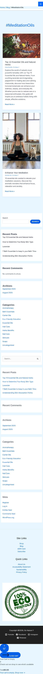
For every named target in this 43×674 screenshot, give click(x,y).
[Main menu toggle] (40, 4)
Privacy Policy (21, 572)
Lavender (6, 247)
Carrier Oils (7, 315)
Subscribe (21, 551)
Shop (21, 544)
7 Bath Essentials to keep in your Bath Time (19, 251)
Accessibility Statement (21, 567)
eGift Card (21, 549)
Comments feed (9, 514)
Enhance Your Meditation (16, 173)
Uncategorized (8, 345)
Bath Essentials (8, 312)
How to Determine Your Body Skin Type (18, 242)
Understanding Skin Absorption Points (18, 256)
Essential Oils (8, 323)
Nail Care (6, 334)
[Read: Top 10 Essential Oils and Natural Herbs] (21, 46)
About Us (21, 564)
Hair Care (6, 327)
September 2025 (9, 289)
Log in (5, 506)
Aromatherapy (8, 308)
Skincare (6, 338)
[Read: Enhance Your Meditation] (21, 141)
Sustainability (21, 570)
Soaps (5, 341)
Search (5, 218)
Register (6, 503)
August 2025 (8, 293)
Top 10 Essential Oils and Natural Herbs (18, 237)
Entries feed (7, 510)
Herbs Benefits (8, 330)
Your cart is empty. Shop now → (12, 673)
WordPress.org (8, 518)
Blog (21, 546)
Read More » (10, 104)
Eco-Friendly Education (12, 319)
